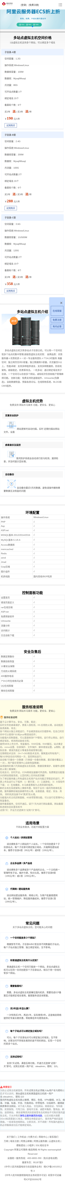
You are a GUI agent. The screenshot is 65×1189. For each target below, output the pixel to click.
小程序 (30, 1145)
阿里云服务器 (40, 1141)
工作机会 (21, 1137)
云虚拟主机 (54, 1141)
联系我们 (54, 1137)
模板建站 (20, 1145)
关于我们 (11, 1137)
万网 (6, 1141)
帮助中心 (43, 1137)
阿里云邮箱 (26, 1141)
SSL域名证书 (42, 1145)
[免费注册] (34, 5)
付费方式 (32, 1137)
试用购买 (10, 125)
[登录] (24, 5)
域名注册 (14, 1141)
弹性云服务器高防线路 (31, 1115)
